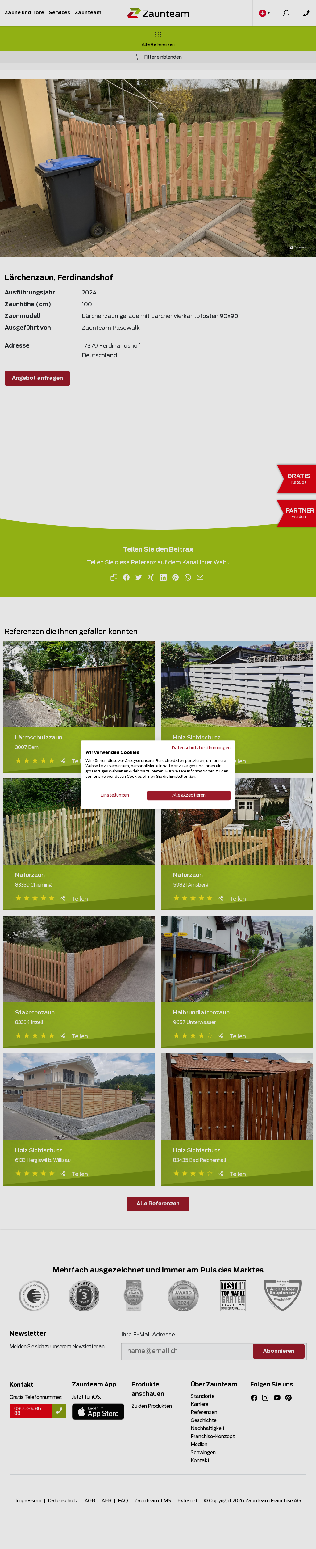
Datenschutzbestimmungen (201, 748)
